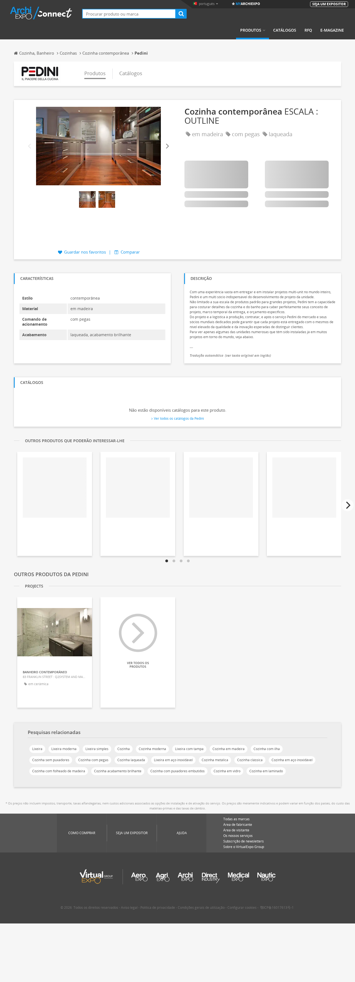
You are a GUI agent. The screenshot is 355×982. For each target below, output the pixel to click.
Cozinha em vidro (227, 771)
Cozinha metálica (215, 760)
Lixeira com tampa (189, 748)
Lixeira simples (96, 748)
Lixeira (37, 748)
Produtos (250, 30)
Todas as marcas (236, 819)
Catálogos (284, 30)
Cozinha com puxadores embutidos (177, 771)
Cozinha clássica (250, 760)
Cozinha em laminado (266, 771)
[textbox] (129, 14)
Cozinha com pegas (93, 760)
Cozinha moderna (152, 748)
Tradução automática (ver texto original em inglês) (230, 355)
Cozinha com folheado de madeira (58, 771)
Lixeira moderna (64, 748)
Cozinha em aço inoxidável (292, 760)
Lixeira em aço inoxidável (173, 760)
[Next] (167, 146)
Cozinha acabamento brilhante (117, 771)
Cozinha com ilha (266, 748)
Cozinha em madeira (228, 748)
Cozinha (123, 748)
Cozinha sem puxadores (50, 760)
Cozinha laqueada (131, 760)
